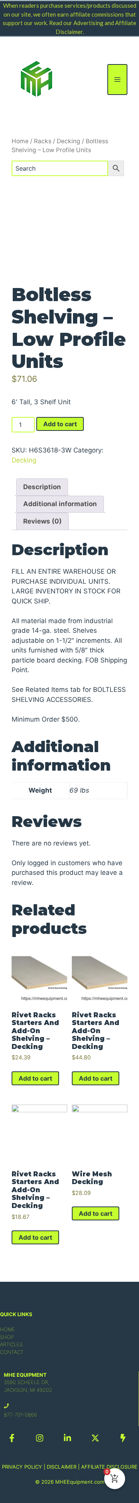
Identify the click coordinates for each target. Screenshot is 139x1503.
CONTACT (12, 1352)
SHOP (7, 1337)
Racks (42, 141)
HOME (7, 1329)
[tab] (42, 487)
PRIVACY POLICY (22, 1467)
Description (42, 487)
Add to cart (60, 424)
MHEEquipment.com (79, 1482)
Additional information (60, 504)
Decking (68, 141)
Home (20, 141)
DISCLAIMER (61, 1467)
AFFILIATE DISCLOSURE (109, 1467)
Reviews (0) (42, 521)
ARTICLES (11, 1344)
